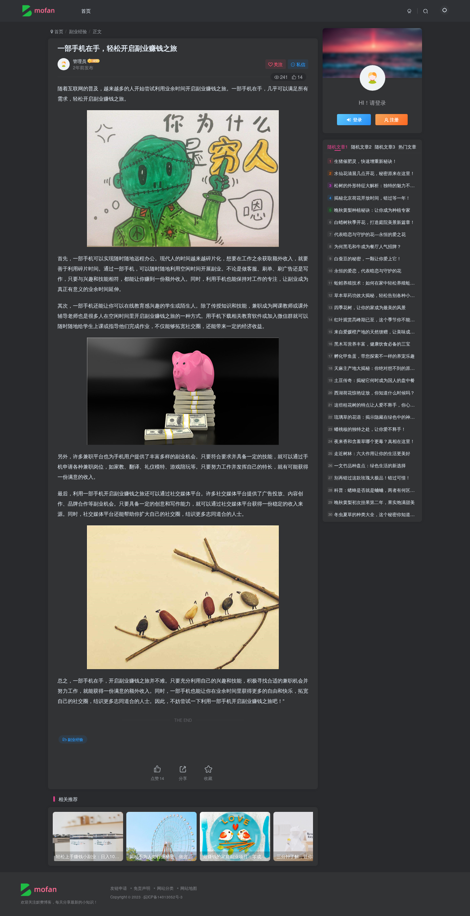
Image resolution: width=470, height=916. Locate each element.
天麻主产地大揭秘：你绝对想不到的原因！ (376, 368)
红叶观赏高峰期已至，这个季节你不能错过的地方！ (385, 319)
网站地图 (188, 888)
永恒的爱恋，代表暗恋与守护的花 (367, 270)
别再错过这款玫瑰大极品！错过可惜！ (372, 478)
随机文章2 (361, 146)
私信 (300, 64)
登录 (357, 119)
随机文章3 (385, 146)
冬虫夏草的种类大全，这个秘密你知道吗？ (376, 514)
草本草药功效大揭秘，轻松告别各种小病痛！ (379, 295)
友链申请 (118, 888)
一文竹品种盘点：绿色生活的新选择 (370, 465)
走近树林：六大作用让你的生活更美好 (372, 453)
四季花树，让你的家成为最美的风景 (370, 307)
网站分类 (165, 888)
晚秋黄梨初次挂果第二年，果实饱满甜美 (374, 502)
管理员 (79, 61)
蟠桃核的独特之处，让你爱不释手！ (370, 429)
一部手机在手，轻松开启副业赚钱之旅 (117, 48)
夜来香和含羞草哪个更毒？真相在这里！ (374, 441)
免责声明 (142, 888)
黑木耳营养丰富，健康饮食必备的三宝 (372, 343)
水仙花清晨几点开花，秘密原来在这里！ (374, 173)
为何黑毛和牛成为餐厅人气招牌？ (367, 246)
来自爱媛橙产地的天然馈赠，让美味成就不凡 (379, 331)
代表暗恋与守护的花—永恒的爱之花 (370, 234)
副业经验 (78, 31)
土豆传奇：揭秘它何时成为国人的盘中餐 (374, 380)
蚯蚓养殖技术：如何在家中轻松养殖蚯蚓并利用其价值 (388, 283)
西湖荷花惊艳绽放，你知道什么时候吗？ (374, 392)
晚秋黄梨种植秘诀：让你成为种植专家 (372, 210)
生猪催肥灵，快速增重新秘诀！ (365, 161)
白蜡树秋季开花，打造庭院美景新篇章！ (374, 222)
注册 (394, 119)
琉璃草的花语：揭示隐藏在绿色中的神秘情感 (379, 417)
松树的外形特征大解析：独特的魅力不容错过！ (381, 185)
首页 (86, 10)
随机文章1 (337, 146)
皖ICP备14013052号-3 (163, 896)
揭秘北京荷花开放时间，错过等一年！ (372, 198)
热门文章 (407, 146)
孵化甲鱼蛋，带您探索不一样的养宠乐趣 (374, 356)
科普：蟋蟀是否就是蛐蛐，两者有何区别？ (376, 490)
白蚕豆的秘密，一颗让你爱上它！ (367, 258)
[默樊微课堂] (41, 889)
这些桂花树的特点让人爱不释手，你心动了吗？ (381, 404)
